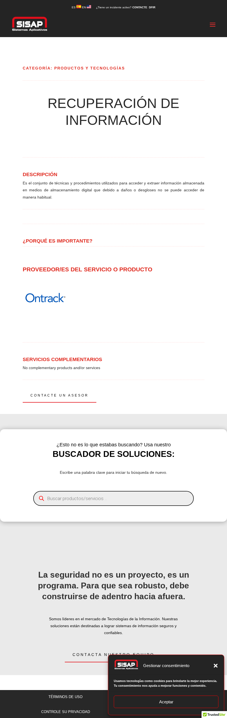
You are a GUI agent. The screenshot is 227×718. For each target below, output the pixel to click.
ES (74, 7)
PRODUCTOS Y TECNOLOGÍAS (89, 68)
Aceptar (166, 701)
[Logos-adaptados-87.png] (45, 319)
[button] (215, 665)
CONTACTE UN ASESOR (59, 395)
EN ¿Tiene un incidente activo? (107, 7)
